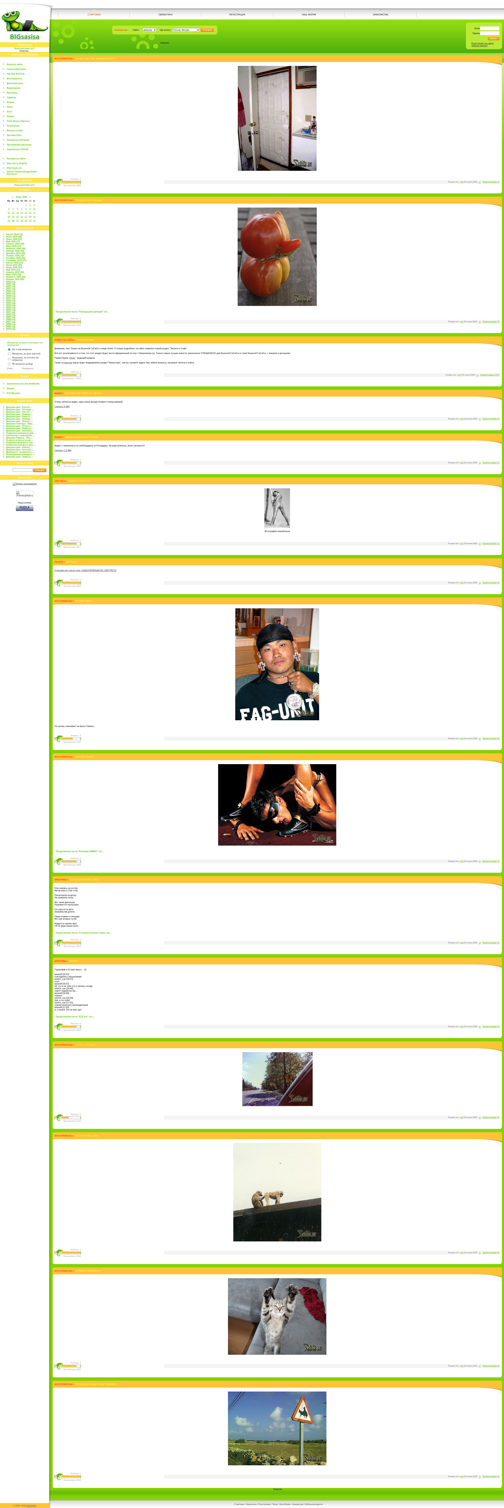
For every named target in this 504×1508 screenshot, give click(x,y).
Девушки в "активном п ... (20, 452)
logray (72, 358)
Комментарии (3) (491, 861)
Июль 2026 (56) (14, 236)
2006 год (10, 324)
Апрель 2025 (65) (15, 272)
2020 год (10, 291)
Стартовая (239, 1504)
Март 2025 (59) (13, 274)
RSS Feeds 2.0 (14, 168)
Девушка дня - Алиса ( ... (19, 447)
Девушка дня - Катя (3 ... (19, 407)
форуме (68, 362)
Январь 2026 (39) (15, 251)
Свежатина (251, 1504)
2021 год (10, 288)
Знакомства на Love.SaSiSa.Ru (23, 383)
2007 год (10, 321)
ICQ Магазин (13, 393)
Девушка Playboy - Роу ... (19, 438)
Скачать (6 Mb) (62, 406)
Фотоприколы (14, 78)
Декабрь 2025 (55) (15, 253)
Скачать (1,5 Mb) (63, 450)
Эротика (60, 481)
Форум (10, 102)
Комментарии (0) (491, 582)
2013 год (10, 307)
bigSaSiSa (31, 1505)
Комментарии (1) (491, 182)
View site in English (17, 163)
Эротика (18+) (14, 135)
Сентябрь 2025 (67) (16, 260)
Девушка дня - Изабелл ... (19, 428)
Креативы (12, 92)
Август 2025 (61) (14, 262)
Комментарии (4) (491, 1026)
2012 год (10, 310)
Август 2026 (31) (14, 234)
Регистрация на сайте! (482, 43)
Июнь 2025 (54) (14, 267)
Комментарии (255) (489, 375)
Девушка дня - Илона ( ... (19, 421)
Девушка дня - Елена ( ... (19, 426)
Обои (10, 107)
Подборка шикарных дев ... (21, 433)
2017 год (10, 298)
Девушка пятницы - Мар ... (20, 423)
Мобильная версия (314, 1504)
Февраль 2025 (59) (16, 277)
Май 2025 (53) (13, 270)
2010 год (10, 314)
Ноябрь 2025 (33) (15, 255)
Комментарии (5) (491, 418)
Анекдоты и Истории (18, 140)
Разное (10, 116)
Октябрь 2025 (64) (15, 258)
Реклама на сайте (16, 158)
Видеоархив (13, 88)
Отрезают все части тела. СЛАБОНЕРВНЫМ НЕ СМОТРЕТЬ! (85, 570)
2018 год (10, 296)
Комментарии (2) (491, 321)
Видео (58, 393)
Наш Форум (284, 1504)
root (461, 182)
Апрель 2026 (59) (15, 244)
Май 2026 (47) (13, 241)
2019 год (10, 293)
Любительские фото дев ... (20, 445)
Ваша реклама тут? (24, 48)
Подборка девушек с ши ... (20, 442)
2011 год (10, 312)
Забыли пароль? (479, 45)
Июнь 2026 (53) (14, 239)
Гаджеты (11, 97)
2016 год (10, 300)
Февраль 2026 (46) (16, 248)
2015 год (10, 303)
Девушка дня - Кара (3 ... (19, 416)
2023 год (10, 284)
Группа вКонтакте (16, 69)
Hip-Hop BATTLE (15, 74)
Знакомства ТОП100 (17, 149)
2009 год (10, 317)
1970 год (10, 329)
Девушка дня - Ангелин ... (20, 409)
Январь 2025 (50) (15, 279)
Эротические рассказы (19, 144)
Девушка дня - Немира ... (19, 414)
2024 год (10, 281)
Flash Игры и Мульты (18, 121)
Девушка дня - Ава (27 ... (19, 412)
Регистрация (264, 1504)
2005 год (10, 326)
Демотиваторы (15, 83)
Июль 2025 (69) (14, 265)
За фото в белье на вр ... (19, 440)
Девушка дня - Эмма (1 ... (19, 456)
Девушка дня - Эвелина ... (20, 430)
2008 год (10, 319)
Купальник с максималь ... (20, 435)
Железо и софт (15, 130)
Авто (9, 111)
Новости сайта (14, 64)
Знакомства (13, 126)
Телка (275, 1504)
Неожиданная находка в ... (20, 454)
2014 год (10, 305)
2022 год (10, 286)
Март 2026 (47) (13, 246)
